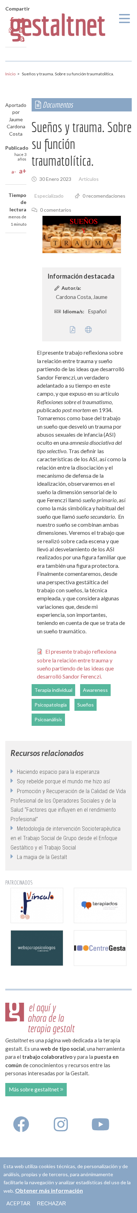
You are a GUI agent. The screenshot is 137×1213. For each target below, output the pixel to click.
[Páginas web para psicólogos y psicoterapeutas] (37, 948)
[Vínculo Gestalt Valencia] (37, 905)
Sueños (85, 705)
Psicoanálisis (48, 719)
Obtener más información (49, 1190)
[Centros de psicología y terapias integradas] (100, 905)
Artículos (89, 179)
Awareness (95, 690)
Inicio (10, 73)
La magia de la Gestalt (42, 857)
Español (97, 311)
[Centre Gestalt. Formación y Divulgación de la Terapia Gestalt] (100, 948)
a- (13, 172)
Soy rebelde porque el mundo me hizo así (63, 781)
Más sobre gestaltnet (34, 1089)
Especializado (49, 196)
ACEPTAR (18, 1203)
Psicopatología (50, 705)
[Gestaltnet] (58, 25)
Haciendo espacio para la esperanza (58, 772)
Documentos (57, 104)
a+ (22, 171)
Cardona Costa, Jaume (81, 297)
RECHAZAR (51, 1203)
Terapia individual (53, 690)
